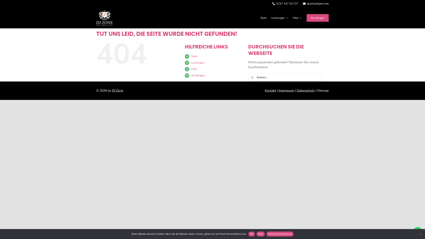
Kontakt (270, 90)
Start (194, 56)
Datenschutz (306, 90)
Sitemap (323, 90)
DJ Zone (117, 90)
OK (251, 234)
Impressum (286, 90)
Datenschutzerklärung (280, 234)
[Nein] (421, 234)
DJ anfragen (198, 75)
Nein (260, 234)
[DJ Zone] (104, 11)
